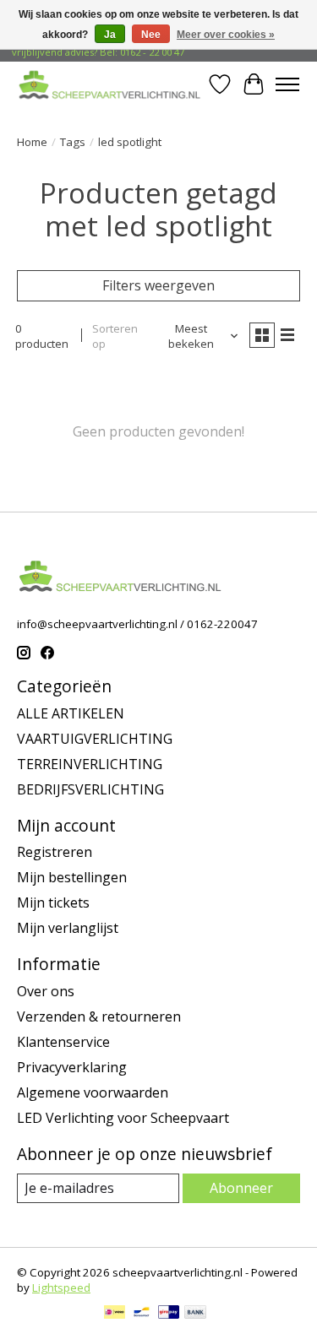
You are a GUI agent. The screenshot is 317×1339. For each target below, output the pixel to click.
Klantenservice (63, 1042)
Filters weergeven (158, 285)
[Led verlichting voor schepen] (110, 84)
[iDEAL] (114, 1313)
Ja (110, 35)
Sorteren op (115, 336)
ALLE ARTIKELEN (70, 713)
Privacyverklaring (72, 1067)
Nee (151, 35)
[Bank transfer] (195, 1313)
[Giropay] (168, 1313)
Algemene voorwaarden (92, 1092)
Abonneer (241, 1188)
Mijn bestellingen (72, 877)
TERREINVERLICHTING (89, 764)
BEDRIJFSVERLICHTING (90, 789)
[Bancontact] (141, 1313)
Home (32, 141)
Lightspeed (61, 1287)
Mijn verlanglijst (67, 928)
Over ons (45, 991)
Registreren (54, 852)
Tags (72, 141)
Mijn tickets (53, 902)
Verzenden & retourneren (99, 1016)
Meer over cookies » (226, 35)
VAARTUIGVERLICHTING (94, 738)
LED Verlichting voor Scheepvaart (123, 1118)
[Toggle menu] (287, 84)
